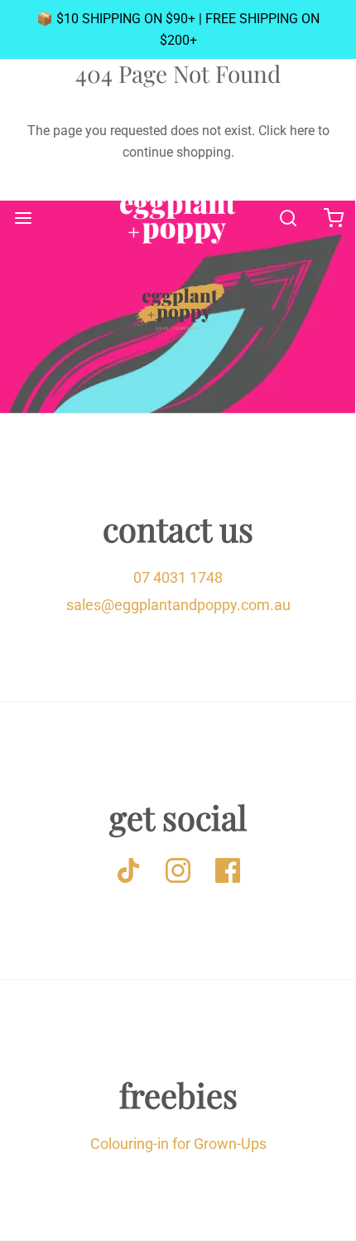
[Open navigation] (23, 217)
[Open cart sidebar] (333, 217)
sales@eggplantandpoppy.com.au (178, 604)
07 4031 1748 (178, 577)
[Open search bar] (287, 217)
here (302, 130)
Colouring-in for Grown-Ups (178, 1143)
